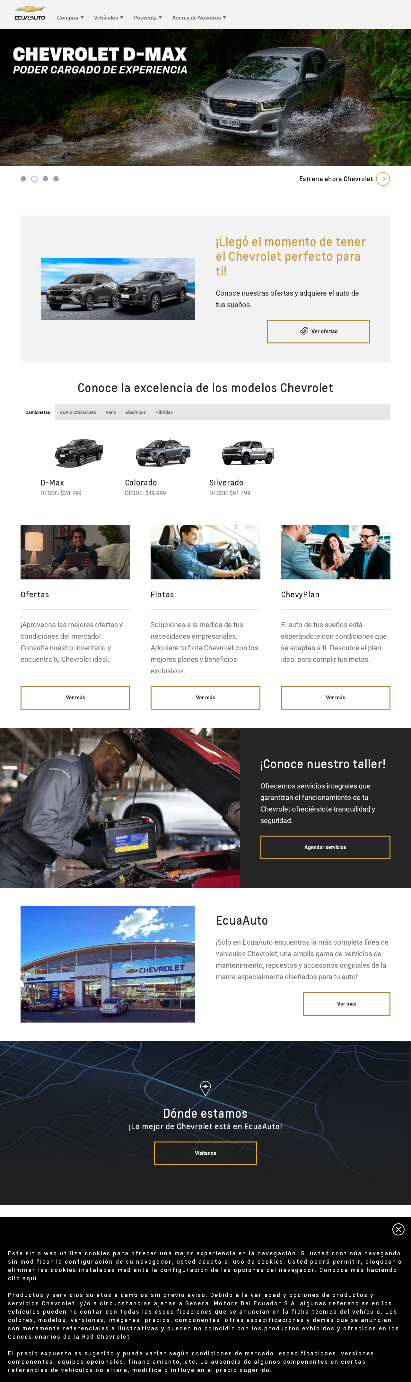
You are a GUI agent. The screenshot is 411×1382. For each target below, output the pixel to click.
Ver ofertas (323, 331)
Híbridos (164, 412)
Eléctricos (136, 412)
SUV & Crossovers (78, 412)
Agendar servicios (325, 847)
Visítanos (205, 1153)
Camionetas (37, 412)
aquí (29, 1278)
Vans (111, 412)
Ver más (75, 698)
